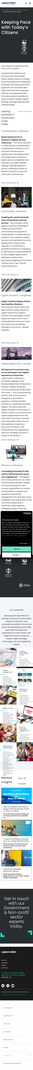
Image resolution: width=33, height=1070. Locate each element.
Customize (15, 555)
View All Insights (22, 781)
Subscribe (4, 977)
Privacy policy (4, 994)
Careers (3, 965)
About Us (4, 960)
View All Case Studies (25, 111)
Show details (24, 543)
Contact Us (4, 968)
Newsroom (4, 963)
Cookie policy (11, 994)
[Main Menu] (28, 3)
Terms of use (18, 994)
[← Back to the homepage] (8, 952)
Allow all (16, 549)
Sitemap (23, 994)
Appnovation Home (8, 3)
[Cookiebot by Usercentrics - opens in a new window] (23, 513)
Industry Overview (22, 10)
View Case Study (8, 183)
